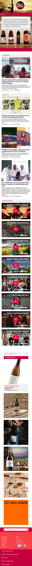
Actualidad (10, 196)
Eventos (10, 90)
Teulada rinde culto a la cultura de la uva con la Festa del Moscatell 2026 (15, 116)
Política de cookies (7, 29)
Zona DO (18, 539)
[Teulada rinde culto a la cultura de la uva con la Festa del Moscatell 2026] (16, 103)
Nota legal (4, 558)
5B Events (4, 546)
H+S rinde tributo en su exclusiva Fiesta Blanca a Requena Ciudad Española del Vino (15, 184)
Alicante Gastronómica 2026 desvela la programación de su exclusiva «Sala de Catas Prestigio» (15, 81)
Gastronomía (19, 543)
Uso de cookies (6, 564)
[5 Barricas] (20, 5)
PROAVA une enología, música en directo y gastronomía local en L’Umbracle (16, 150)
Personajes (4, 541)
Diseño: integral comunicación (10, 554)
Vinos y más (19, 541)
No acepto (26, 29)
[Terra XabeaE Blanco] (16, 371)
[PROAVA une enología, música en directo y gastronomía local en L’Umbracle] (16, 137)
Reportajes (4, 539)
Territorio (4, 543)
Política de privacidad (7, 561)
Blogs (3, 544)
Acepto (21, 29)
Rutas (17, 537)
